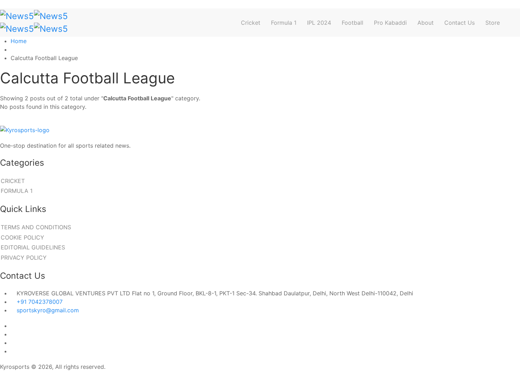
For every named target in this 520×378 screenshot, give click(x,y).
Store (492, 22)
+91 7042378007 (40, 301)
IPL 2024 (319, 22)
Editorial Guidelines (33, 247)
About (425, 22)
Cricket (250, 22)
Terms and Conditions (36, 227)
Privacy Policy (24, 257)
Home (19, 41)
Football (352, 22)
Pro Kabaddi (390, 22)
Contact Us (459, 22)
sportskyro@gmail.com (48, 310)
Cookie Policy (22, 237)
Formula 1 (283, 22)
